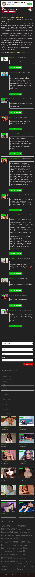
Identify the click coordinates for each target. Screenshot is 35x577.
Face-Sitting (22, 532)
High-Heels (7, 545)
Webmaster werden (25, 575)
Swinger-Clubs (11, 566)
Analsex (5, 525)
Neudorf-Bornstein (7, 402)
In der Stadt (5, 357)
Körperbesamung (8, 548)
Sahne (18, 561)
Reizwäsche (7, 558)
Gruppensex (13, 541)
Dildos (13, 532)
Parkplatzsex (28, 555)
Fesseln (29, 532)
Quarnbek (4, 381)
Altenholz (4, 397)
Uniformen (28, 566)
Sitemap (17, 575)
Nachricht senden (15, 67)
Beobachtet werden (17, 526)
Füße (16, 538)
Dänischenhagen (6, 409)
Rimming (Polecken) (20, 558)
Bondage (20, 529)
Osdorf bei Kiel (6, 394)
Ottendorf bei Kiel (6, 376)
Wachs (21, 569)
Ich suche (4, 341)
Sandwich (22, 561)
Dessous (5, 532)
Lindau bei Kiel (6, 399)
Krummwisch (5, 404)
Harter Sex (25, 541)
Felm (3, 384)
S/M (15, 562)
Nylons (27, 551)
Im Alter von (5, 347)
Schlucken (28, 561)
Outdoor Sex (19, 554)
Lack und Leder (22, 548)
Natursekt (18, 551)
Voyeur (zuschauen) (9, 569)
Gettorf (4, 386)
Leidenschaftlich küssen (7, 551)
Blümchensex (8, 528)
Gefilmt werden (23, 539)
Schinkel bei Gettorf (7, 379)
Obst (3, 555)
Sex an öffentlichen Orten (20, 564)
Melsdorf (4, 389)
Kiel (3, 407)
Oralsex (9, 554)
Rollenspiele (7, 561)
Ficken (4, 535)
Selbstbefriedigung (7, 564)
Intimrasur (16, 545)
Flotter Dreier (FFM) (17, 535)
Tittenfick (18, 566)
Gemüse (4, 542)
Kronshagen (5, 392)
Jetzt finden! (28, 364)
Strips (6, 566)
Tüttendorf (5, 374)
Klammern (23, 545)
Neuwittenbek (23, 58)
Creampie (28, 529)
